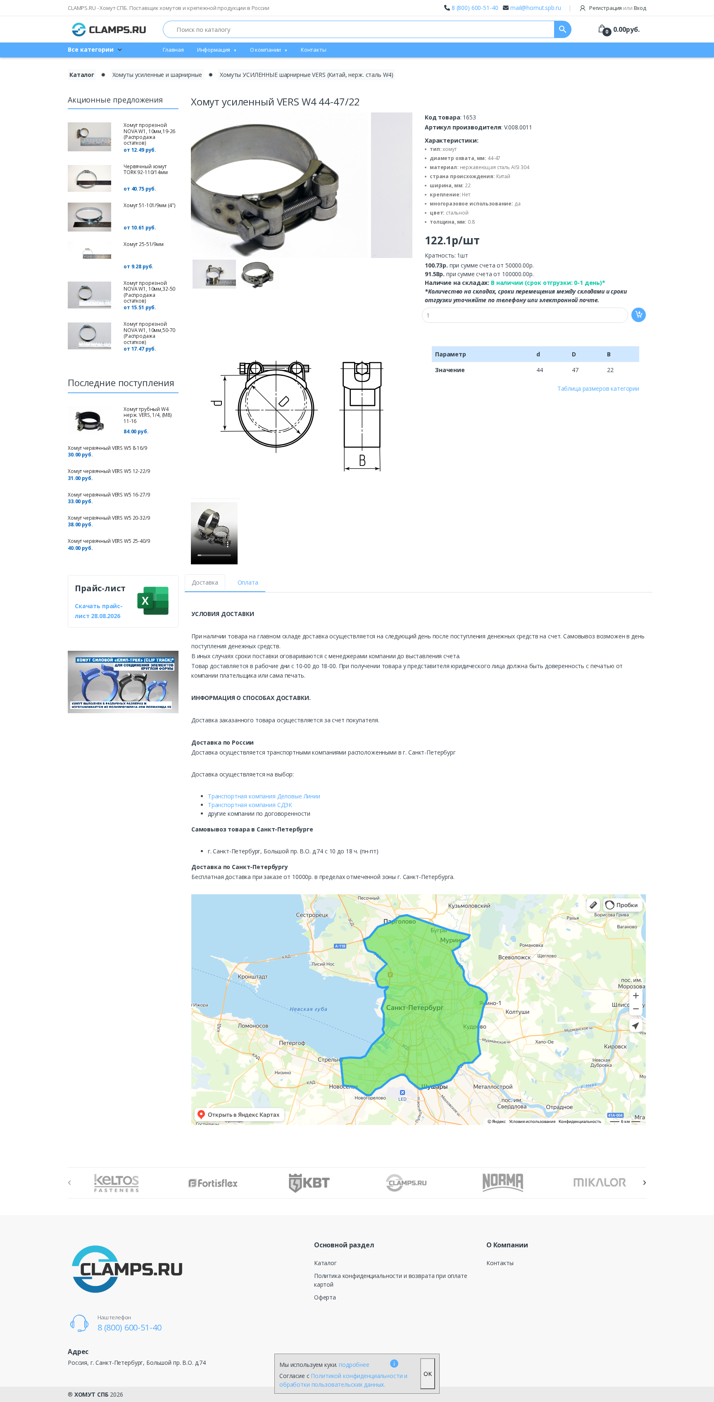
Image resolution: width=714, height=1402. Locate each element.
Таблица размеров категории (598, 388)
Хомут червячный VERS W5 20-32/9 (109, 517)
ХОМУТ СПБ (91, 1394)
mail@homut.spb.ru (535, 8)
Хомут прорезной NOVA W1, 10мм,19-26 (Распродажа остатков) (149, 134)
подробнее (354, 1365)
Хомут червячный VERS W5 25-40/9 (109, 541)
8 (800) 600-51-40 (475, 8)
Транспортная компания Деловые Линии (264, 796)
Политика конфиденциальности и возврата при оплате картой (390, 1280)
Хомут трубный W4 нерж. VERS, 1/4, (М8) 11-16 (148, 415)
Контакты (313, 49)
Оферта (325, 1297)
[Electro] (109, 29)
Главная (173, 49)
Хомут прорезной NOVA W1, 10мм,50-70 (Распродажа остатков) (149, 332)
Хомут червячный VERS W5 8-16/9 (107, 447)
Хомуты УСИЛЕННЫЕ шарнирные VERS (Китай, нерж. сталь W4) (306, 75)
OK (428, 1374)
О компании (265, 49)
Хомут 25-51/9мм (144, 244)
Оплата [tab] (248, 582)
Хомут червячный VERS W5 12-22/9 (109, 471)
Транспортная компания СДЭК (250, 805)
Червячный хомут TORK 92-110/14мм (146, 169)
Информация (214, 49)
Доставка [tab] (205, 582)
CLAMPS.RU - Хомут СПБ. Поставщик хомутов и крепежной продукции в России (168, 8)
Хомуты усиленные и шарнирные (157, 75)
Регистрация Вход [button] (617, 8)
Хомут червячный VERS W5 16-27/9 (109, 494)
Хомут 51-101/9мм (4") (150, 205)
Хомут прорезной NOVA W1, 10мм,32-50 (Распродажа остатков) (149, 291)
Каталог (81, 75)
